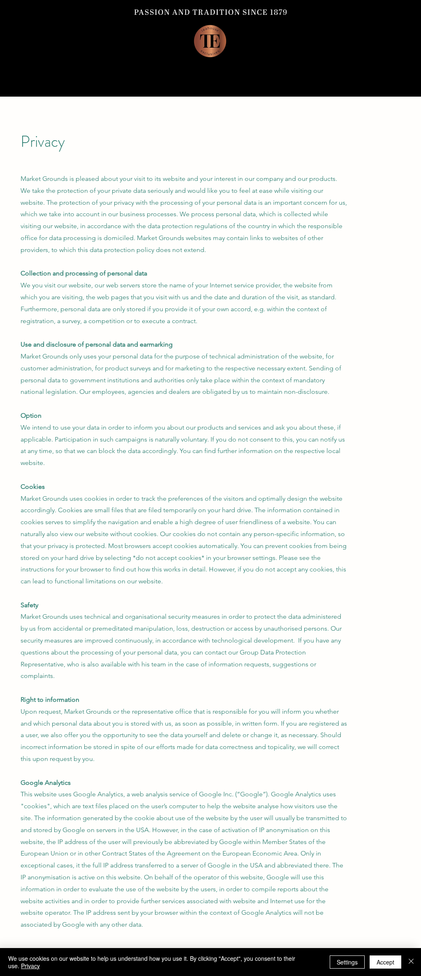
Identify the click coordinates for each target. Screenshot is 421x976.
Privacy (30, 966)
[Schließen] (411, 962)
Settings (347, 962)
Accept (385, 962)
